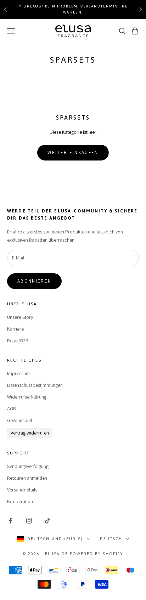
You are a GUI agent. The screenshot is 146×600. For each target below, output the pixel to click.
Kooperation (20, 501)
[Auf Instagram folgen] (29, 520)
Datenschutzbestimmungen (35, 385)
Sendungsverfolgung (28, 466)
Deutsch (111, 539)
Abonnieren (34, 281)
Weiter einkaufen (72, 152)
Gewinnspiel (19, 420)
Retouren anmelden (27, 478)
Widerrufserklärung (26, 397)
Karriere (15, 329)
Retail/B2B (17, 340)
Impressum (18, 373)
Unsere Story (20, 317)
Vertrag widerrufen (30, 433)
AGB (11, 408)
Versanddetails (22, 489)
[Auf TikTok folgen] (47, 520)
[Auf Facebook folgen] (10, 520)
